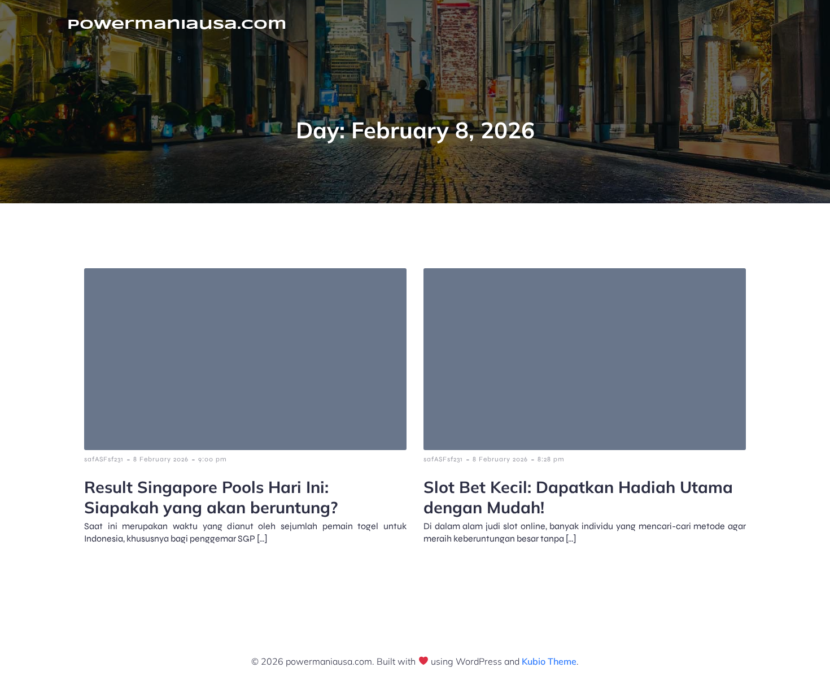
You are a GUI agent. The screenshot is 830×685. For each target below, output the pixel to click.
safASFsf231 (104, 459)
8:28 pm (551, 459)
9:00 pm (212, 459)
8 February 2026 (161, 459)
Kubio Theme (549, 661)
